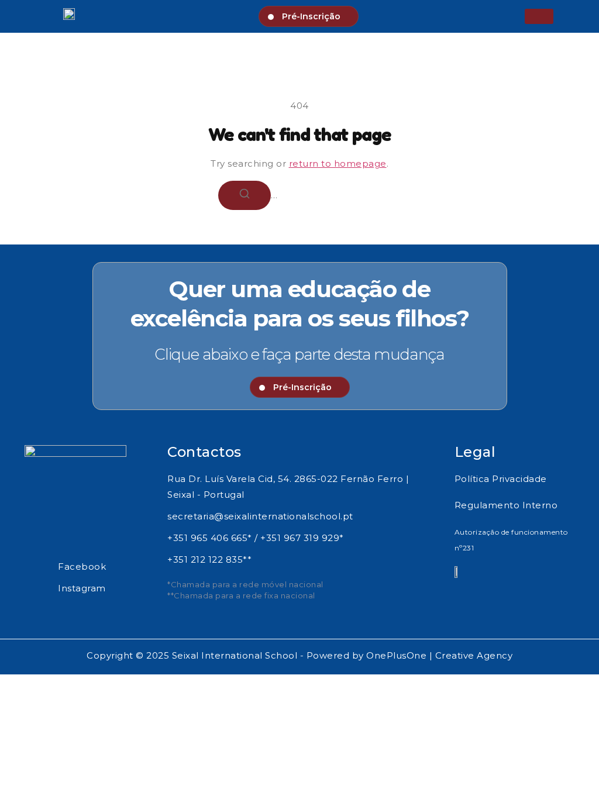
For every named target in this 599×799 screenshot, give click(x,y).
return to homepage (338, 163)
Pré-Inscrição (311, 16)
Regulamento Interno (506, 505)
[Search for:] (299, 194)
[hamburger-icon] (539, 16)
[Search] (244, 195)
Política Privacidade (501, 478)
